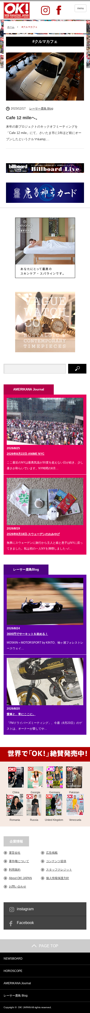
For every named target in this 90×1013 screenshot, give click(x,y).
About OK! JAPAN (20, 878)
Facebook (25, 923)
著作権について (19, 861)
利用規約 (14, 869)
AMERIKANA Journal (17, 983)
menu (80, 8)
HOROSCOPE (13, 971)
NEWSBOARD (13, 958)
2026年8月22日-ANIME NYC (25, 453)
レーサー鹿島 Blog (41, 108)
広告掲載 (52, 852)
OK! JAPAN (24, 1007)
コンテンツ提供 (56, 861)
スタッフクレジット (59, 869)
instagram (25, 909)
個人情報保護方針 (57, 878)
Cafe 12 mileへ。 (23, 117)
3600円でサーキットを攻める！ (27, 634)
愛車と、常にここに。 (21, 714)
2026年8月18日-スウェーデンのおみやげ (33, 534)
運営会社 (14, 852)
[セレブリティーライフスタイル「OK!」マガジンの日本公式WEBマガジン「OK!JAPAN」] (17, 10)
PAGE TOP (48, 946)
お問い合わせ (17, 886)
